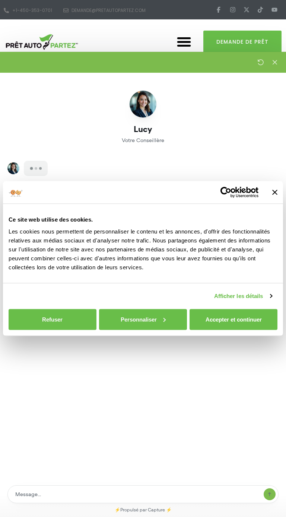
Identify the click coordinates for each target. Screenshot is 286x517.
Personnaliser (139, 319)
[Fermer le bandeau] (274, 192)
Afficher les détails (238, 296)
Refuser (52, 319)
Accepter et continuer (234, 319)
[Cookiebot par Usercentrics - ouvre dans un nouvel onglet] (225, 192)
